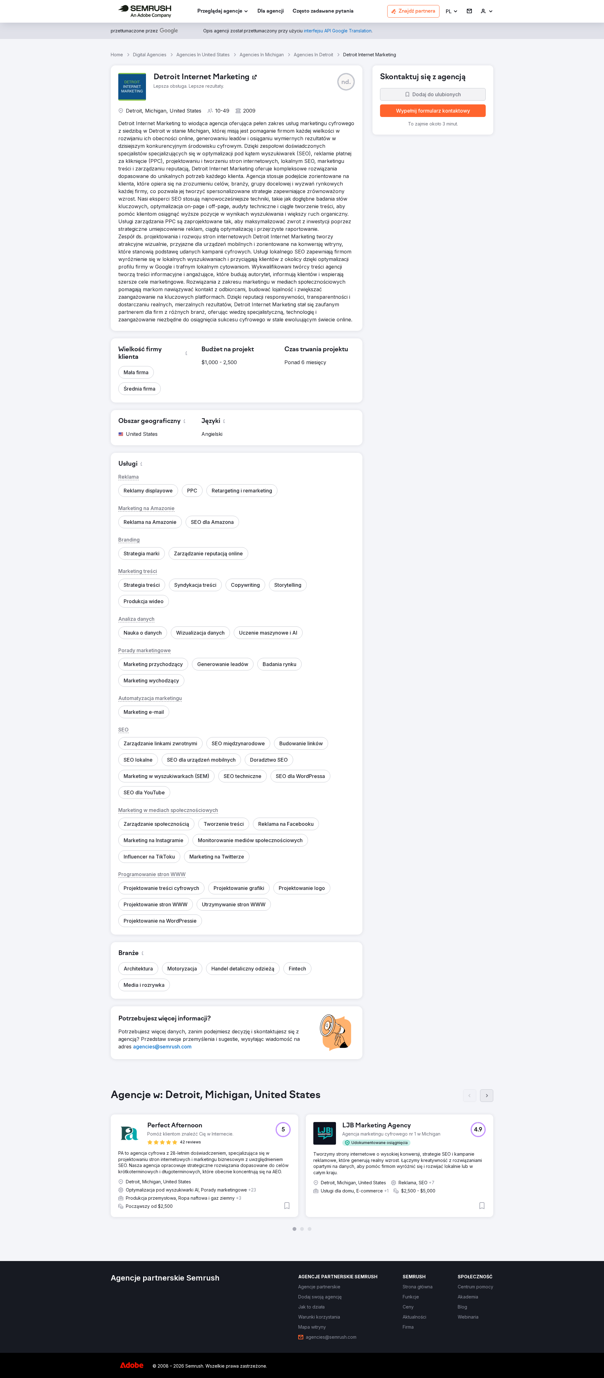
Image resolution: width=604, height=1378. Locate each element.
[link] (270, 11)
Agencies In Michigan (262, 54)
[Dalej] (486, 1095)
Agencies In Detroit (313, 54)
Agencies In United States (203, 54)
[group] (302, 1160)
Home (117, 54)
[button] (452, 11)
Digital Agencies (149, 54)
